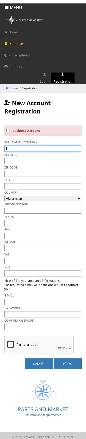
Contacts (15, 66)
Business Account (26, 130)
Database (15, 43)
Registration (62, 81)
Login (44, 81)
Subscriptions (19, 55)
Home (13, 32)
